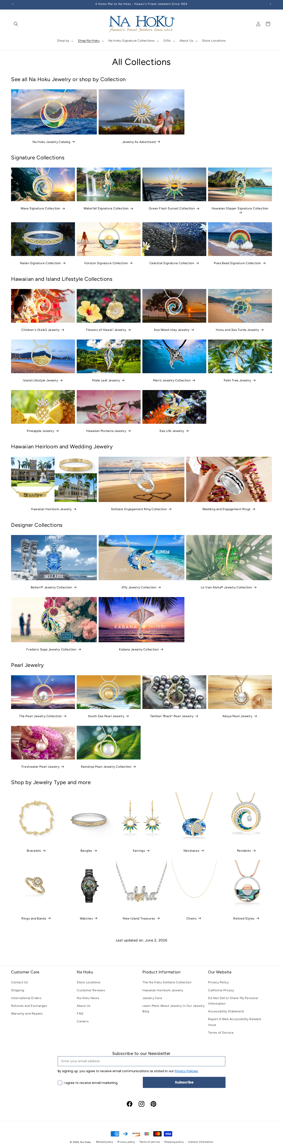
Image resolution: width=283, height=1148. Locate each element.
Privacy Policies (186, 1071)
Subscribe (184, 1082)
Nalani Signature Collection (40, 263)
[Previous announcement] (12, 4)
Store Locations (89, 982)
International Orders (26, 998)
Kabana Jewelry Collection (139, 649)
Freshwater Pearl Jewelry (40, 767)
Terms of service (150, 1141)
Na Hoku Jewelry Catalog (52, 142)
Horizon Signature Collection (106, 263)
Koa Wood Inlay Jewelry (171, 330)
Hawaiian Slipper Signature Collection (240, 209)
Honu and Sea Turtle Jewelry (237, 330)
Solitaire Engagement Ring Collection (139, 509)
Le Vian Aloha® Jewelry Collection (226, 587)
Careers (83, 1021)
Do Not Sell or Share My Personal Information (233, 1000)
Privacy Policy (218, 982)
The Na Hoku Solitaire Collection (166, 982)
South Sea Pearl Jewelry (106, 716)
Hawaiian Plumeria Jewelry (106, 431)
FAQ (80, 1013)
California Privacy (221, 990)
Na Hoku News (88, 998)
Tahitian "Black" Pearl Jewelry (172, 716)
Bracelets (34, 851)
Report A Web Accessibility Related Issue (234, 1022)
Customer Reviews (91, 990)
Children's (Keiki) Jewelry (40, 330)
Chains (191, 918)
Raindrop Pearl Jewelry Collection (106, 767)
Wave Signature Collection (40, 209)
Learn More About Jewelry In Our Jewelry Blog (173, 1008)
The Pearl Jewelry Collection (40, 716)
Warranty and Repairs (27, 1013)
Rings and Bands (33, 918)
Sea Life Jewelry (171, 431)
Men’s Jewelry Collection (172, 380)
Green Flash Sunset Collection (172, 209)
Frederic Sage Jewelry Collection (51, 649)
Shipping (17, 990)
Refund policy (104, 1141)
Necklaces (191, 851)
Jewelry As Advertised (139, 142)
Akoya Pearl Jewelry (237, 716)
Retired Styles (243, 918)
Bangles (86, 851)
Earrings (139, 851)
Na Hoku (85, 1142)
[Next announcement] (270, 4)
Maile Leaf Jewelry (106, 380)
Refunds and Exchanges (29, 1006)
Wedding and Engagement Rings (226, 509)
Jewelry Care (152, 998)
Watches (86, 918)
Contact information (200, 1141)
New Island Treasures (139, 918)
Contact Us (19, 982)
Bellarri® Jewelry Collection (51, 587)
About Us (84, 1006)
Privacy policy (126, 1141)
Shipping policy (174, 1141)
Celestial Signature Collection (171, 263)
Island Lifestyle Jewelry (40, 380)
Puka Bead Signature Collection (237, 263)
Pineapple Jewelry (40, 431)
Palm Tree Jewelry (237, 380)
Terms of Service (221, 1033)
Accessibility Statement (226, 1011)
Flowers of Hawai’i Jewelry (106, 330)
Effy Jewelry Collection (139, 587)
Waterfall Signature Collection (106, 209)
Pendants (244, 851)
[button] (16, 24)
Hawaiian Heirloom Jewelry (51, 509)
